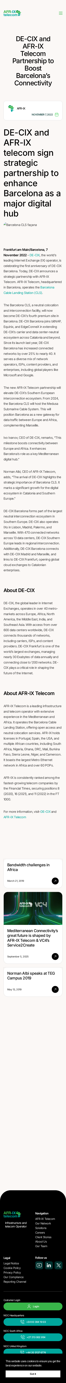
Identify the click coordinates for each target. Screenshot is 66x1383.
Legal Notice (11, 1263)
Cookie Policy (12, 1268)
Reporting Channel (15, 1281)
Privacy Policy (12, 1272)
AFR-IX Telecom (15, 817)
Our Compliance (14, 1277)
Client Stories (43, 1237)
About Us (41, 1241)
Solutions (40, 1228)
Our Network (43, 1223)
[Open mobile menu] (60, 13)
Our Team (41, 1246)
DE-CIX (35, 255)
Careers (40, 1232)
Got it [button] (33, 1373)
